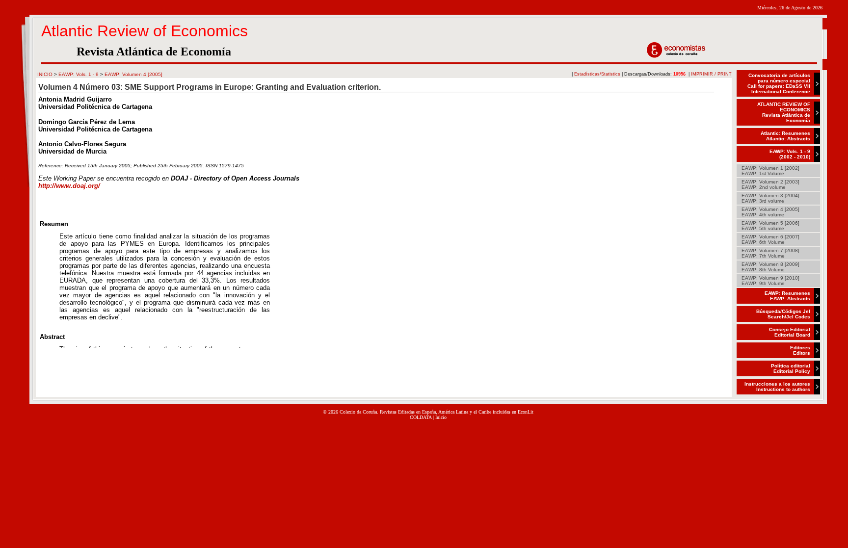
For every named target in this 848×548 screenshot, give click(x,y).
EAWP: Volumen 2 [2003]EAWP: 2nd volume (770, 184)
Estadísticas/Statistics (597, 74)
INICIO (45, 74)
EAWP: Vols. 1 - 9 (78, 74)
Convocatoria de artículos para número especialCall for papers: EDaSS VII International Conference (778, 83)
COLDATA (420, 417)
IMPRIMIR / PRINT (711, 74)
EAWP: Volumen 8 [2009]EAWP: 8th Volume (770, 266)
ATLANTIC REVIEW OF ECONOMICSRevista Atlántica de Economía (783, 112)
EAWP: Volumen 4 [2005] (133, 74)
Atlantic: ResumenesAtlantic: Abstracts (785, 135)
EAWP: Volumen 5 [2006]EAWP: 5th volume (770, 225)
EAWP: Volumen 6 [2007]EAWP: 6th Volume (770, 239)
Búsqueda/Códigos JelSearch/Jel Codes (783, 314)
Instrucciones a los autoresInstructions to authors (777, 386)
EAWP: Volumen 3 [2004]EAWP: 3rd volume (770, 198)
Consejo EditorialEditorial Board (789, 332)
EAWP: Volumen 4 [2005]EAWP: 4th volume (770, 212)
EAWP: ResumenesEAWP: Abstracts (787, 295)
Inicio (441, 417)
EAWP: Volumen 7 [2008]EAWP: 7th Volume (770, 253)
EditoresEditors (800, 350)
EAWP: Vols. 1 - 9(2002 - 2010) (789, 154)
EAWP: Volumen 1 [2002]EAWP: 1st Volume (770, 170)
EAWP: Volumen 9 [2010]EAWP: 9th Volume (770, 280)
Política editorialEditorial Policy (790, 368)
